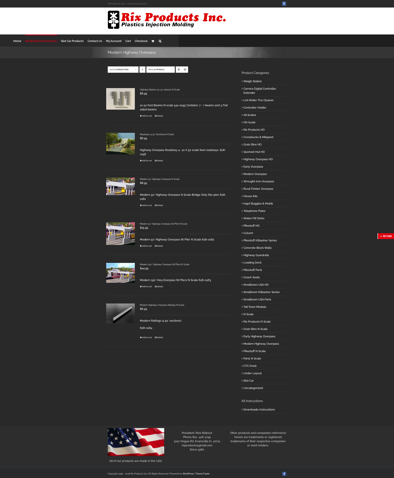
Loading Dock (252, 262)
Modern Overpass (255, 174)
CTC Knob (250, 365)
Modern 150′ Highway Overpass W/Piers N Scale (164, 264)
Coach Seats (251, 277)
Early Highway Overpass (259, 336)
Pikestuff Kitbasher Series (260, 240)
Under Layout (252, 373)
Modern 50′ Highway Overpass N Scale (159, 179)
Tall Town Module (254, 306)
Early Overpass (253, 166)
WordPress (188, 473)
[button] (160, 41)
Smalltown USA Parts (257, 299)
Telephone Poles (254, 210)
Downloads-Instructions (259, 409)
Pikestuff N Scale (254, 351)
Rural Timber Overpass (258, 188)
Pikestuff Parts (252, 270)
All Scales (249, 115)
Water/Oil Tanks (253, 218)
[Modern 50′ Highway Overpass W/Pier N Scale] (120, 233)
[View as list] (185, 70)
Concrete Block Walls (257, 247)
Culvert (248, 233)
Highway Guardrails (256, 255)
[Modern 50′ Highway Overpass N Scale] (120, 186)
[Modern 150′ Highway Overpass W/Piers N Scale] (120, 273)
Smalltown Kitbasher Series (261, 292)
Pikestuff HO (251, 225)
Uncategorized (253, 388)
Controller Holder (254, 107)
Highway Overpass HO (258, 159)
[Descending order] (142, 69)
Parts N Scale (252, 358)
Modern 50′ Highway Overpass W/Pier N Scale (163, 224)
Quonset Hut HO (254, 151)
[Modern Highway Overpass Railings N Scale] (120, 313)
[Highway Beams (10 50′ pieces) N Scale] (120, 99)
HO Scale (249, 122)
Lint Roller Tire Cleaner (258, 100)
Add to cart (147, 116)
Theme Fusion (202, 473)
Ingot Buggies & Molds (258, 203)
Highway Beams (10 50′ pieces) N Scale (160, 89)
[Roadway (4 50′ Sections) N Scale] (120, 143)
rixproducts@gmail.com (137, 4)
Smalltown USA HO (256, 284)
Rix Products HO (254, 129)
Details (160, 116)
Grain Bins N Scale (255, 329)
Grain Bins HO (252, 144)
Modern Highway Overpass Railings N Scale (162, 305)
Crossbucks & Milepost (258, 137)
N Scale (248, 314)
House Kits (250, 196)
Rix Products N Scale (257, 321)
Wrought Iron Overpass (258, 181)
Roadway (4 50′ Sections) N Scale (157, 134)
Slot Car (248, 380)
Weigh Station (252, 81)
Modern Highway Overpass (261, 343)
